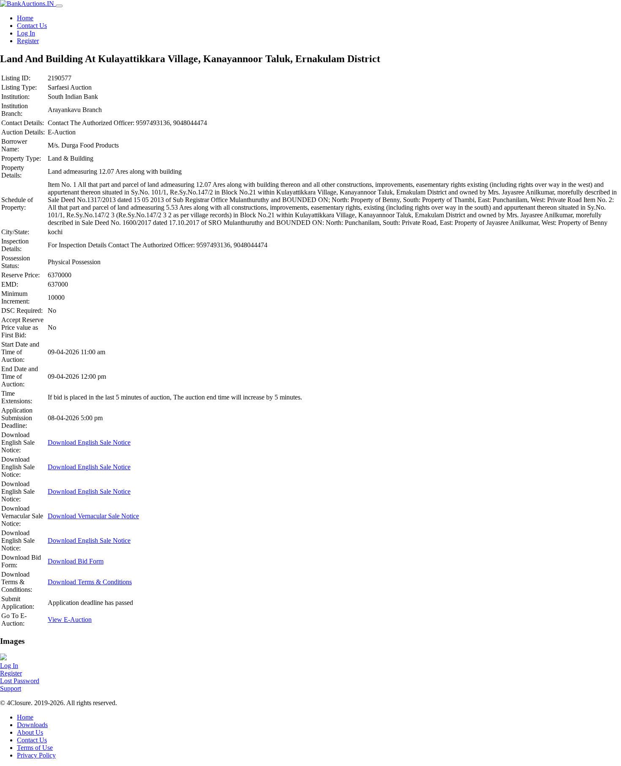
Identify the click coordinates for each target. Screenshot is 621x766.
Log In (26, 33)
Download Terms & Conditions (90, 581)
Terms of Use (35, 747)
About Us (30, 732)
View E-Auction (70, 619)
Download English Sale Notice (89, 442)
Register (28, 40)
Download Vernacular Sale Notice (93, 516)
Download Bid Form (76, 561)
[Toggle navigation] (59, 6)
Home (25, 18)
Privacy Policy (36, 755)
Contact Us (32, 25)
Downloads (32, 724)
